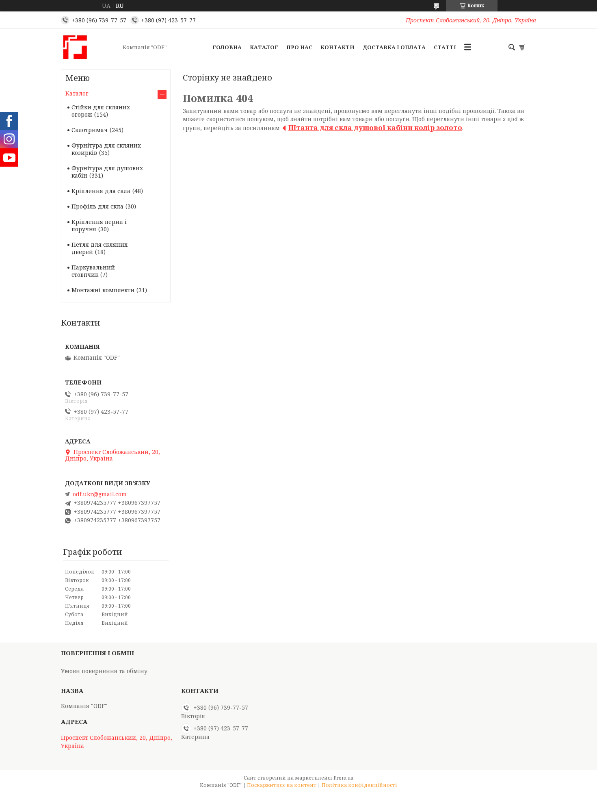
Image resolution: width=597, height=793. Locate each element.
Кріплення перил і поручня (99, 225)
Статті (445, 47)
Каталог (264, 47)
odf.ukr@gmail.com (100, 494)
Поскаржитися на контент (281, 785)
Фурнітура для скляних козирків (106, 148)
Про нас (299, 47)
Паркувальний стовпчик (93, 270)
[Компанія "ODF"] (89, 47)
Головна (227, 47)
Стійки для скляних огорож (100, 110)
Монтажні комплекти (102, 290)
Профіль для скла (97, 206)
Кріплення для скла (100, 191)
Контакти (337, 47)
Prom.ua (343, 777)
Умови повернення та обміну (104, 671)
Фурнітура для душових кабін (107, 171)
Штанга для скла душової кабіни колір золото (375, 127)
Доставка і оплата (394, 47)
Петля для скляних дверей (99, 248)
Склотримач (89, 130)
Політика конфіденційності (359, 785)
